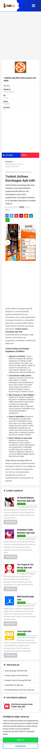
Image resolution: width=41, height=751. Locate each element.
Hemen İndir (10, 522)
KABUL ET (20, 740)
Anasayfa (8, 162)
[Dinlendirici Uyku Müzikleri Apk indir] (9, 534)
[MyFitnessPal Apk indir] (9, 601)
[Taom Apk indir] (9, 635)
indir (22, 207)
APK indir (9, 155)
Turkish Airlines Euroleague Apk (17, 460)
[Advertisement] (20, 35)
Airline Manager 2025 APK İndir (16, 671)
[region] (20, 732)
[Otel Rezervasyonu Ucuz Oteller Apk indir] (6, 706)
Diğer (24, 155)
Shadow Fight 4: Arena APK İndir (16, 675)
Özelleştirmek (20, 746)
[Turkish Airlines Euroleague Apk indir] (20, 67)
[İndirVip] (9, 5)
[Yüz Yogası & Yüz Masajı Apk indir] (9, 569)
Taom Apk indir (24, 631)
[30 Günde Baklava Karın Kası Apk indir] (9, 502)
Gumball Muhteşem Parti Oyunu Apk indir (20, 690)
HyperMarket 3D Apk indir (14, 685)
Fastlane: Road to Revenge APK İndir (18, 680)
